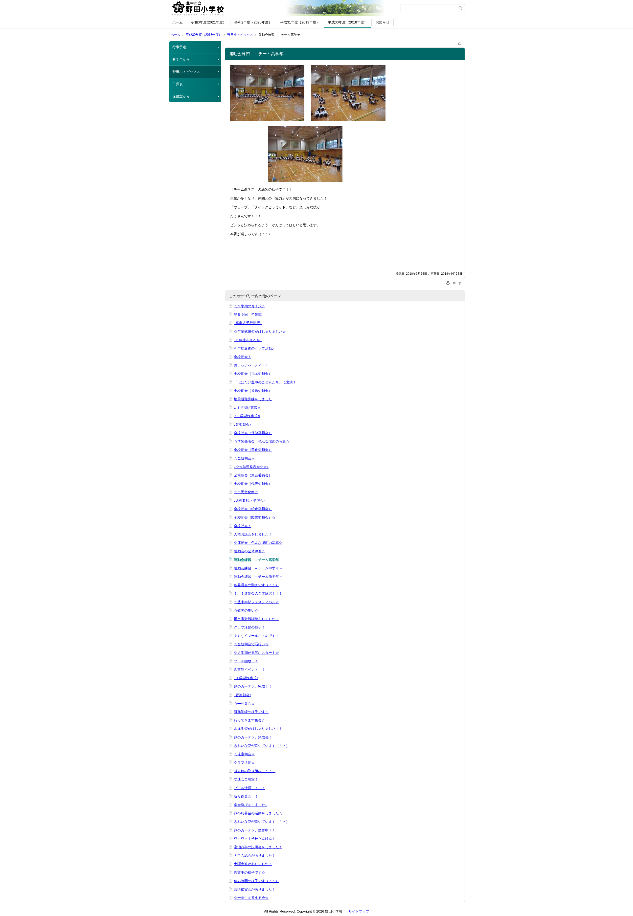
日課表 (177, 84)
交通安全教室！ (246, 779)
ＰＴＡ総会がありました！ (254, 855)
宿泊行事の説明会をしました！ (258, 847)
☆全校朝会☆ (244, 458)
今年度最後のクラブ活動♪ (254, 348)
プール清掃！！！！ (249, 788)
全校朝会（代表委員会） (253, 484)
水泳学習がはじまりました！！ (258, 729)
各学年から (181, 59)
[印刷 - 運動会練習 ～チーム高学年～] (459, 43)
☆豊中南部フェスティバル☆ (256, 602)
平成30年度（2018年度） (347, 22)
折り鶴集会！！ (246, 796)
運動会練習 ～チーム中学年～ (258, 568)
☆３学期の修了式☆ (249, 306)
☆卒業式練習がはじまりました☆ (260, 332)
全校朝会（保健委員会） (253, 433)
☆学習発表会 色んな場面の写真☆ (261, 441)
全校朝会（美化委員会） (253, 450)
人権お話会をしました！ (253, 534)
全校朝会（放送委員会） (253, 391)
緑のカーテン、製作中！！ (254, 830)
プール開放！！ (246, 661)
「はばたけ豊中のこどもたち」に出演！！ (267, 382)
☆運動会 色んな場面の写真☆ (258, 543)
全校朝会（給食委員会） (253, 509)
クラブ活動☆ (244, 762)
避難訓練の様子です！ (251, 712)
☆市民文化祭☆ (246, 492)
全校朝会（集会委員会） (253, 475)
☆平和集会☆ (244, 703)
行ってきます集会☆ (249, 720)
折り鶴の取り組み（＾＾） (254, 771)
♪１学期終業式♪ (246, 678)
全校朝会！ (242, 357)
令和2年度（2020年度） (253, 22)
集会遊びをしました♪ (250, 805)
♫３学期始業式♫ (247, 407)
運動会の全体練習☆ (249, 551)
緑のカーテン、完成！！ (253, 686)
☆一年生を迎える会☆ (251, 898)
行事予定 (179, 47)
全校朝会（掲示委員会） (253, 374)
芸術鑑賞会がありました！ (254, 889)
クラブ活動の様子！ (249, 627)
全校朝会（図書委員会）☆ (254, 517)
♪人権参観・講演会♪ (249, 500)
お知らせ (382, 22)
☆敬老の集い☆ (246, 610)
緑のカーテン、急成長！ (253, 737)
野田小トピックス (240, 35)
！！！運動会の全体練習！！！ (258, 593)
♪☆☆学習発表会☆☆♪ (251, 467)
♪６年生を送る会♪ (248, 340)
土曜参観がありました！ (253, 864)
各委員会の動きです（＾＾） (256, 585)
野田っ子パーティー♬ (251, 365)
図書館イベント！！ (249, 669)
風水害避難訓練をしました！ (256, 619)
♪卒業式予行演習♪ (248, 323)
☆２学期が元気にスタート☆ (256, 653)
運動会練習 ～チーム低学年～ (258, 577)
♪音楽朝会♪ (242, 424)
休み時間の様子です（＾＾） (256, 881)
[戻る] (454, 283)
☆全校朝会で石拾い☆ (251, 644)
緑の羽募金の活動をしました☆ (258, 813)
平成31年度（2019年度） (300, 22)
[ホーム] (285, 8)
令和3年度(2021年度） (208, 22)
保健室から (181, 96)
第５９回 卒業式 (248, 314)
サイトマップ (358, 911)
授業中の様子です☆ (249, 872)
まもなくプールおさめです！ (256, 636)
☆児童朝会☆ (244, 754)
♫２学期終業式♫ (247, 416)
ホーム (177, 22)
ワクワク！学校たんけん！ (254, 839)
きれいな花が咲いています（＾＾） (261, 746)
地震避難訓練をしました (253, 399)
